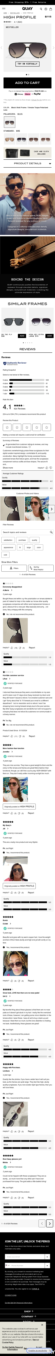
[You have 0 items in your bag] (51, 9)
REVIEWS (27, 349)
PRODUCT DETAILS (27, 163)
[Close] (42, 1325)
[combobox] (7, 1265)
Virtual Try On (36, 100)
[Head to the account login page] (46, 9)
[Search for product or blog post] (41, 9)
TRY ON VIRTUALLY (27, 64)
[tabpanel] (27, 48)
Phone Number (13, 1260)
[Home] (27, 8)
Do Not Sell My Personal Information (18, 1303)
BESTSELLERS (15, 13)
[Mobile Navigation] (4, 8)
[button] (23, 343)
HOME (5, 13)
